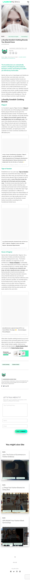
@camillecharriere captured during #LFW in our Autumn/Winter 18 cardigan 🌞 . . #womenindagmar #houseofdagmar (14, 329)
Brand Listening (6, 364)
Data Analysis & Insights (13, 36)
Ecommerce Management (9, 478)
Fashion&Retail (24, 36)
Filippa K (25, 108)
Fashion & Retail (15, 364)
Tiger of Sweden (23, 171)
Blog (2, 36)
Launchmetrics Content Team (15, 48)
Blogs (6, 57)
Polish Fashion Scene (17, 348)
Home (2, 57)
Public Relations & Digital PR (19, 511)
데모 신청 (15, 562)
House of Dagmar (15, 262)
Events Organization (8, 543)
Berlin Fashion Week (22, 346)
